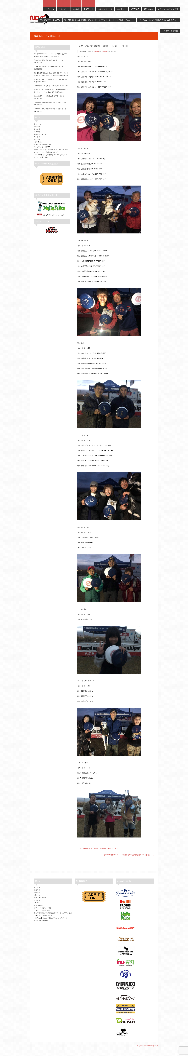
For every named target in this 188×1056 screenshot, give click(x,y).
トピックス (38, 124)
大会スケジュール (40, 134)
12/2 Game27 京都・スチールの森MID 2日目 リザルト (98, 848)
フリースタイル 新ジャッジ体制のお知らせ (48, 66)
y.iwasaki (96, 51)
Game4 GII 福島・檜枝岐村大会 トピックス (49, 60)
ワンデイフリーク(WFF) (42, 147)
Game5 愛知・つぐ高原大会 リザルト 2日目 (49, 96)
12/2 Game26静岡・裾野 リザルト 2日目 (103, 46)
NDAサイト (38, 132)
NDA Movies (38, 142)
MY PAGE (37, 139)
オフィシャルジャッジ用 (42, 144)
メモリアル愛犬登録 (41, 157)
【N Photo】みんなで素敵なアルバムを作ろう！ (50, 155)
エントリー (38, 137)
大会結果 (104, 51)
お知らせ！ (38, 127)
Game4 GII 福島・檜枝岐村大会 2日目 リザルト (50, 102)
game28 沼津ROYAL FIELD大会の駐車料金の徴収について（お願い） (128, 855)
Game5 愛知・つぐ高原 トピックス (46, 86)
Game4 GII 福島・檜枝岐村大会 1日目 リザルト (50, 109)
